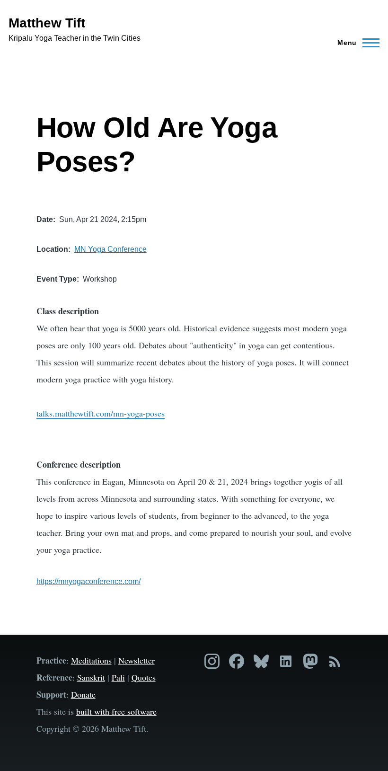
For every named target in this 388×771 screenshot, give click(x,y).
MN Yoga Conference (110, 249)
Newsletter (136, 660)
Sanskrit (91, 677)
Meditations (91, 660)
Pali (118, 677)
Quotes (144, 677)
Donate (83, 694)
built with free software (116, 711)
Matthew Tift (47, 23)
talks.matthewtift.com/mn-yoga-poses (100, 413)
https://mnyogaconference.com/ (88, 581)
